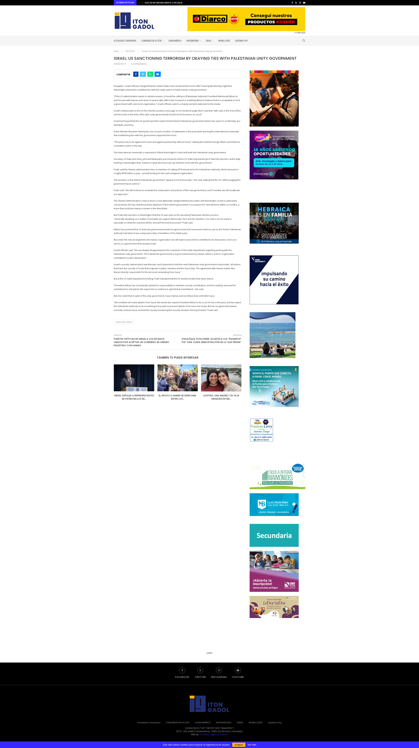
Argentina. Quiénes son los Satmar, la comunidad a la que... (176, 2)
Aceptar (239, 744)
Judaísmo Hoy (241, 40)
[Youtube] (304, 2)
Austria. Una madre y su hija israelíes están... (177, 397)
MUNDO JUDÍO (224, 40)
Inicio (116, 51)
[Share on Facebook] (135, 74)
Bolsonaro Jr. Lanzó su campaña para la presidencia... (221, 397)
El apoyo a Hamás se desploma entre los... (134, 397)
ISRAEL (208, 40)
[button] (139, 2)
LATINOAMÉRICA (175, 40)
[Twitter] (296, 2)
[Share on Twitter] (143, 74)
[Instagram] (300, 2)
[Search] (303, 40)
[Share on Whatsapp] (150, 74)
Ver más (252, 745)
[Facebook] (292, 2)
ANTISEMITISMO (192, 40)
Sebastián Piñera (124, 322)
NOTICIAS (130, 51)
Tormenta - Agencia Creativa (213, 734)
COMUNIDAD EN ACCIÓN (151, 40)
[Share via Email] (158, 74)
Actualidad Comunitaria (125, 40)
